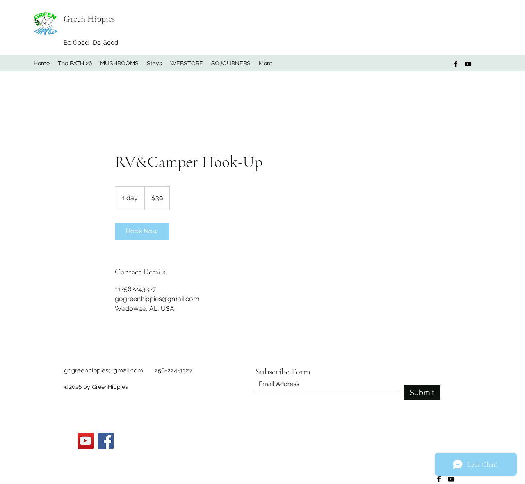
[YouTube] (468, 64)
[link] (142, 231)
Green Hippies (89, 19)
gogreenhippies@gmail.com (103, 370)
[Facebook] (456, 64)
